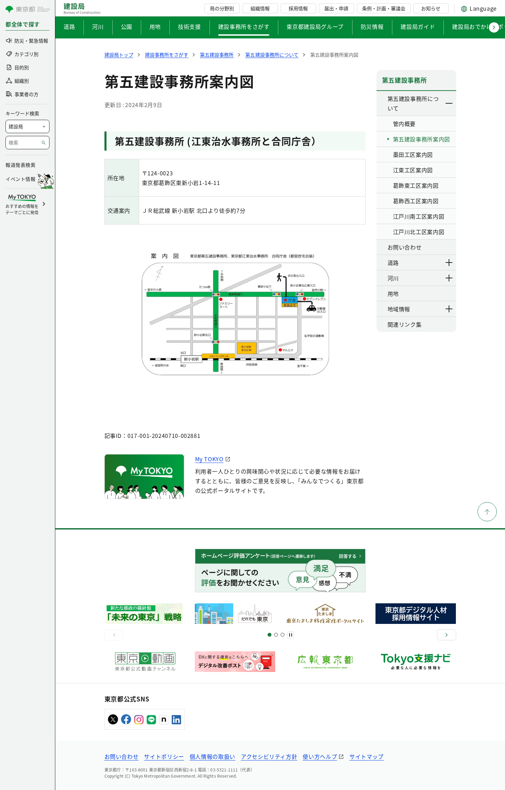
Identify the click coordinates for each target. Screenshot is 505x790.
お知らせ (430, 8)
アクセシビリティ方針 (269, 756)
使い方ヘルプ (320, 756)
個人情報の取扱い (212, 756)
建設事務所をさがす (244, 26)
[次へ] (446, 634)
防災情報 (372, 26)
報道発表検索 (20, 164)
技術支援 (189, 26)
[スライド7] (282, 635)
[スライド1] (269, 635)
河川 (97, 26)
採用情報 (298, 8)
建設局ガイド (418, 26)
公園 (126, 26)
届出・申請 (336, 8)
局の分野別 (222, 8)
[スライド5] (276, 635)
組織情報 (260, 8)
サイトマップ (366, 756)
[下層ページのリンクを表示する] (449, 103)
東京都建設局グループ (315, 26)
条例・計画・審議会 (383, 8)
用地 (155, 26)
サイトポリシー (164, 756)
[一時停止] (290, 634)
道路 (69, 26)
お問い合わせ (121, 756)
